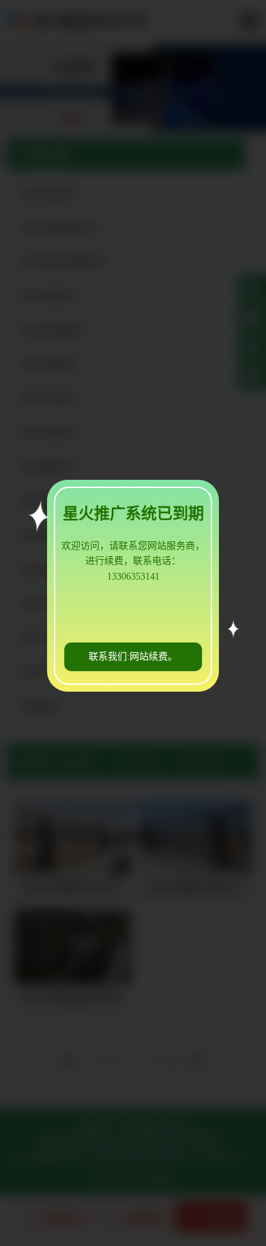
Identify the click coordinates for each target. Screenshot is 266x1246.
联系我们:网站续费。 (133, 656)
